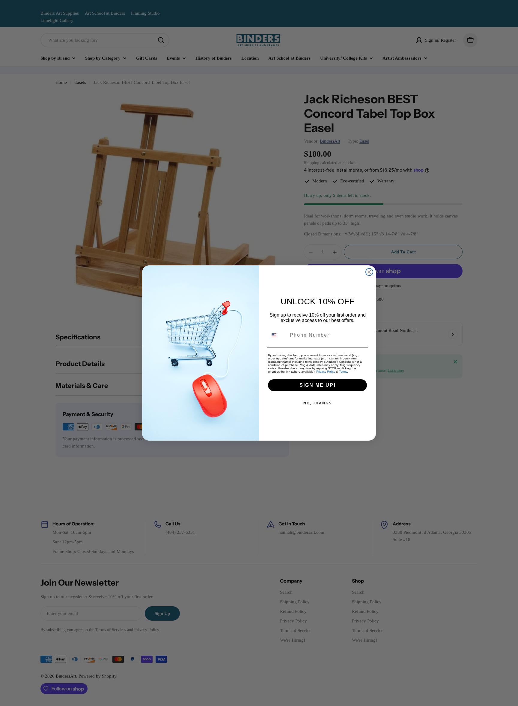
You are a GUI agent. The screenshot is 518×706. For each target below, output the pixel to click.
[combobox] (277, 335)
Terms (343, 371)
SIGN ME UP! (317, 385)
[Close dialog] (369, 272)
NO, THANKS (317, 403)
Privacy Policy (325, 371)
